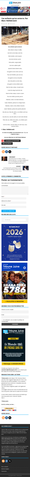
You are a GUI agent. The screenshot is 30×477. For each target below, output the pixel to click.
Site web (3, 205)
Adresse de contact (6, 201)
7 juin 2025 (5, 23)
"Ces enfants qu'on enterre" (12, 140)
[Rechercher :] (15, 220)
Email (2, 314)
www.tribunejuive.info (7, 438)
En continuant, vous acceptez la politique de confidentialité (12, 320)
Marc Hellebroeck (7, 143)
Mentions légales (5, 469)
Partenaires (4, 471)
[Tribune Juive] (15, 4)
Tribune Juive (12, 23)
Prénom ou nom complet (7, 309)
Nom (2, 196)
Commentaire (4, 185)
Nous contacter (4, 466)
